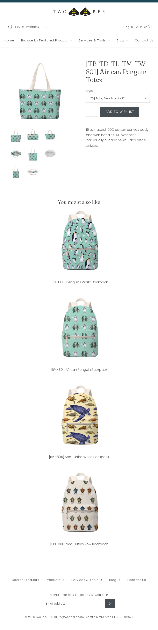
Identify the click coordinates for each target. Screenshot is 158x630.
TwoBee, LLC (44, 617)
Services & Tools (94, 40)
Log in (128, 27)
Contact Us (144, 40)
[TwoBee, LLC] (79, 9)
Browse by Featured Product (46, 40)
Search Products (27, 26)
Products (55, 580)
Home (9, 40)
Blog (122, 40)
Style (89, 91)
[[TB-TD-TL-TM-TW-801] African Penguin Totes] (40, 92)
